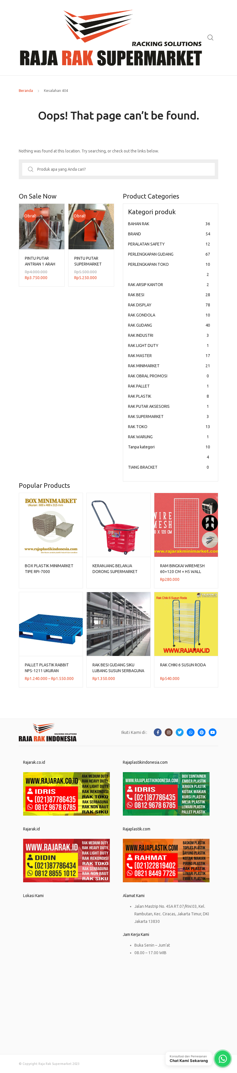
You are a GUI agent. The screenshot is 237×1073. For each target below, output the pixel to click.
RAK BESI (169, 294)
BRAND (169, 234)
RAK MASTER (169, 355)
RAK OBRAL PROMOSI (168, 376)
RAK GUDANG (169, 325)
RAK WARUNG (168, 436)
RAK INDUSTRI (168, 335)
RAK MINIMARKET (169, 365)
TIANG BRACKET (168, 467)
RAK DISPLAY (169, 305)
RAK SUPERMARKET (168, 416)
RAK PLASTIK (168, 396)
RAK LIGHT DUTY (168, 345)
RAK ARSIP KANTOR (168, 284)
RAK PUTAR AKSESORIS (168, 406)
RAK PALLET (168, 386)
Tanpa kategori (169, 452)
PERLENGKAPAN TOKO (169, 269)
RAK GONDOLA (169, 315)
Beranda (26, 90)
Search (211, 38)
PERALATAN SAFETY (169, 244)
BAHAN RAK (169, 223)
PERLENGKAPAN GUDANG (169, 254)
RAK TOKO (169, 426)
